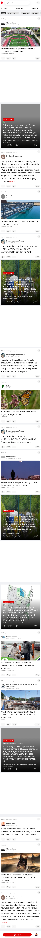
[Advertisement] (20, 82)
